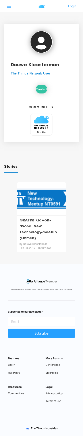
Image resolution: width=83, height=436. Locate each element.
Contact (41, 89)
